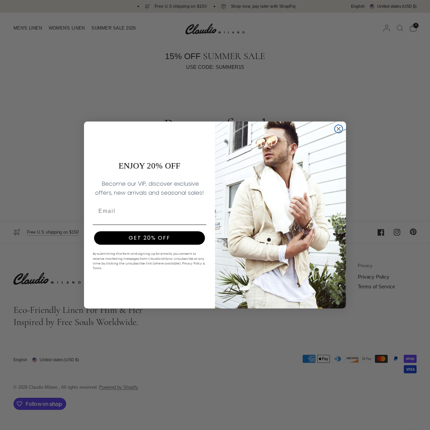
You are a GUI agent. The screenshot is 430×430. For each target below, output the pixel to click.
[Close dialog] (339, 129)
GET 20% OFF (149, 238)
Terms (97, 268)
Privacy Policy (192, 263)
